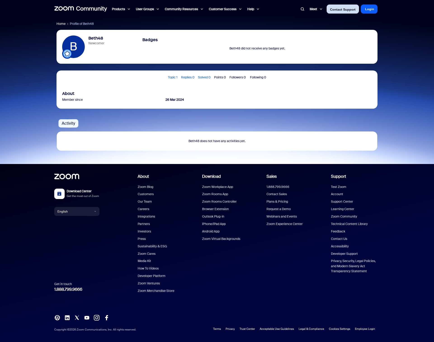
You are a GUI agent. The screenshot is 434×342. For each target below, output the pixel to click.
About (143, 176)
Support (338, 176)
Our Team (145, 201)
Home (61, 24)
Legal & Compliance (311, 329)
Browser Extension (215, 209)
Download (211, 176)
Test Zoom (338, 187)
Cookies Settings (339, 329)
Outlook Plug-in (213, 216)
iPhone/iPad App (214, 224)
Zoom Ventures (149, 283)
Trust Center (247, 329)
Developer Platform (151, 276)
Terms (217, 329)
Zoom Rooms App (215, 194)
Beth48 (95, 38)
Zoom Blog (145, 187)
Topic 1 (172, 77)
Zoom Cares (147, 254)
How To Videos (148, 268)
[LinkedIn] (67, 317)
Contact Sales (277, 194)
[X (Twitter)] (77, 317)
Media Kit (144, 261)
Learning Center (342, 209)
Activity (68, 123)
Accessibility (340, 246)
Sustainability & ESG (152, 246)
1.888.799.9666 (68, 289)
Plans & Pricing (277, 201)
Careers (143, 209)
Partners (144, 224)
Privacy (230, 329)
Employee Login (365, 329)
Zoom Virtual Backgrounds (221, 239)
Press (142, 239)
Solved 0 (204, 77)
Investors (144, 231)
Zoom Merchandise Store (156, 291)
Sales (272, 176)
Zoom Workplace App (217, 187)
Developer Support (344, 254)
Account (337, 194)
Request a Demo (279, 209)
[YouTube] (87, 317)
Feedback (338, 231)
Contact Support (343, 9)
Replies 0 (187, 77)
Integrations (146, 216)
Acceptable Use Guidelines (277, 329)
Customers (146, 194)
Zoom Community (344, 216)
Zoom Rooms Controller (219, 201)
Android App (210, 231)
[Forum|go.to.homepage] (80, 9)
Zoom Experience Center (285, 224)
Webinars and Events (282, 216)
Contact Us (339, 239)
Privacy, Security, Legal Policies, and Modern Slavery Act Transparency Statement (353, 266)
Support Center (342, 201)
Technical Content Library (349, 224)
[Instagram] (96, 317)
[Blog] (57, 317)
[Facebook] (106, 317)
